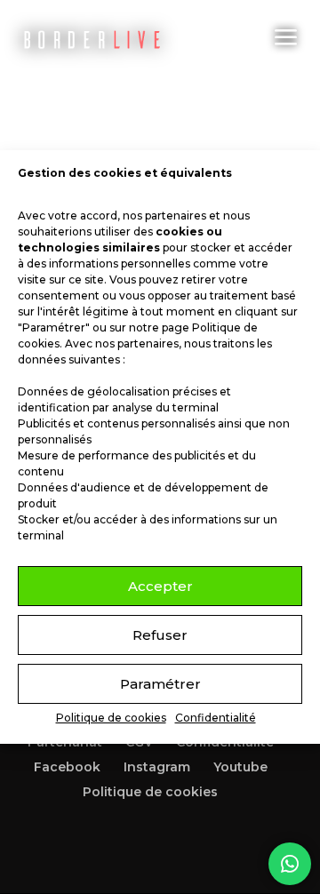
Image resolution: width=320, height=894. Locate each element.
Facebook (67, 767)
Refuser (160, 635)
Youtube (240, 767)
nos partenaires (164, 215)
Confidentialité (215, 717)
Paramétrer (160, 683)
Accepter (160, 586)
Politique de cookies (111, 717)
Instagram (157, 767)
